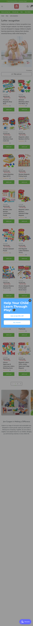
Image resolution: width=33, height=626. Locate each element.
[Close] (30, 300)
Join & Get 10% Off (16, 316)
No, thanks (17, 322)
